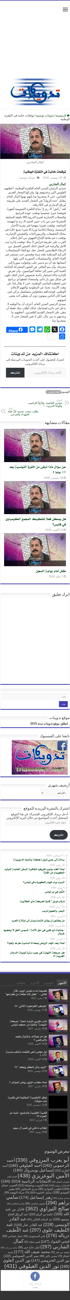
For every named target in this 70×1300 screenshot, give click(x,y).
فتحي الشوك (55, 1241)
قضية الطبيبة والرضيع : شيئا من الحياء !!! (28, 1114)
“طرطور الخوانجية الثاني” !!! (31, 1005)
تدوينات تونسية (45, 115)
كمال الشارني (57, 184)
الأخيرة (35, 982)
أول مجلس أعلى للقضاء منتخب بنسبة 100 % (26, 1053)
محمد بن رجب (9, 1247)
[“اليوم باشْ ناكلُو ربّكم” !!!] (58, 1071)
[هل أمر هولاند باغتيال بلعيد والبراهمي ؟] (58, 1041)
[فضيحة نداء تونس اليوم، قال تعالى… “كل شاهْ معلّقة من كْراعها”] (58, 995)
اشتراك (15, 372)
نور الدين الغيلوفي (31, 1266)
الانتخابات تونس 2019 (56, 1185)
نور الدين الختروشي (50, 1260)
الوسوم (48, 982)
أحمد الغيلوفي (25, 1165)
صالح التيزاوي (47, 1208)
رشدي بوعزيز (61, 1198)
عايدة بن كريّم (41, 1214)
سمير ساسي (35, 1203)
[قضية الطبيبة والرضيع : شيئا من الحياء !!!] (58, 1117)
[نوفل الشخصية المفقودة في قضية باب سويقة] (58, 1102)
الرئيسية (61, 115)
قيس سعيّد (32, 1241)
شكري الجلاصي (15, 1203)
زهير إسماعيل (35, 1197)
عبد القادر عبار (28, 1225)
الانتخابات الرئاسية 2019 (26, 1181)
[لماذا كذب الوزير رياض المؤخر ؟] (58, 1087)
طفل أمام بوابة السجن (51, 571)
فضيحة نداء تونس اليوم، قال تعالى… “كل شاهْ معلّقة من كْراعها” (26, 992)
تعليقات (20, 982)
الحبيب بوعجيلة (31, 1185)
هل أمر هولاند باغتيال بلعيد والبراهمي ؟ (31, 1038)
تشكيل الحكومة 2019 (38, 1192)
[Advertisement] (35, 41)
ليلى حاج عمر (29, 1247)
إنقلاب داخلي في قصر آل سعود (30, 1127)
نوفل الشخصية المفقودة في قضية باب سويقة (27, 1099)
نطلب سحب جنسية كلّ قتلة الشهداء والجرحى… (23, 411)
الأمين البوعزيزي (43, 1175)
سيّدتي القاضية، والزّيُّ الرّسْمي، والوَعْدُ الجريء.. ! (44, 403)
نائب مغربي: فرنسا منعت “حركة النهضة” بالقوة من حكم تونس (28, 1023)
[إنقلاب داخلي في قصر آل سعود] (58, 1132)
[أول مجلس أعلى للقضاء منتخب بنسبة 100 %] (58, 1056)
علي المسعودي (34, 1236)
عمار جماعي (12, 1235)
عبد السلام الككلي (39, 1219)
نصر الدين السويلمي (21, 1256)
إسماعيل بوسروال (33, 1170)
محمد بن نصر (60, 1252)
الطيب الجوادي (50, 1188)
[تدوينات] (35, 91)
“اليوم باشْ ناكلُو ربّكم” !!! (31, 1066)
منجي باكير (48, 1255)
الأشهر (62, 982)
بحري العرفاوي (26, 1188)
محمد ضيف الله (32, 1251)
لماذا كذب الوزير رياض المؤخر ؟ (28, 1082)
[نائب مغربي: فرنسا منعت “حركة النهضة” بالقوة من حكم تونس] (58, 1025)
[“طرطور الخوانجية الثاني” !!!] (58, 1010)
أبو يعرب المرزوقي (42, 1160)
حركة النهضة (14, 1192)
